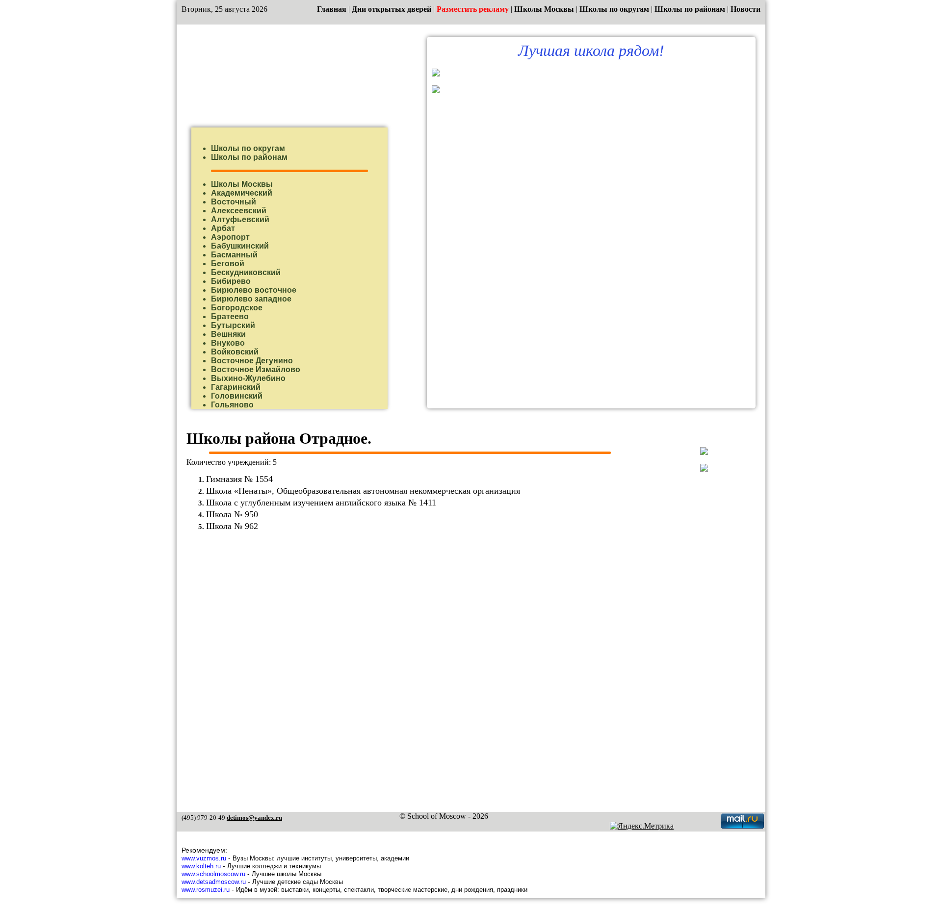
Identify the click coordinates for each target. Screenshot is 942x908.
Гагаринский (236, 387)
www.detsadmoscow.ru (214, 881)
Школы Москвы (544, 9)
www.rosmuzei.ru (206, 889)
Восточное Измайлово (255, 369)
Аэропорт (230, 237)
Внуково (228, 343)
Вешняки (228, 334)
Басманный (234, 255)
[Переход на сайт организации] (436, 74)
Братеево (230, 316)
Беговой (227, 263)
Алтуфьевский (240, 219)
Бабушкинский (240, 246)
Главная (331, 9)
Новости (745, 9)
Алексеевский (238, 210)
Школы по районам (689, 9)
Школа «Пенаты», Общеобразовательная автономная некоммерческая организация (363, 491)
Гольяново (232, 405)
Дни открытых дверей (391, 9)
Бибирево (231, 281)
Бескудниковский (246, 272)
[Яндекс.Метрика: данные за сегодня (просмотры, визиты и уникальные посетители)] (642, 826)
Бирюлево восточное (253, 290)
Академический (241, 193)
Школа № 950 (232, 514)
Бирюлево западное (251, 299)
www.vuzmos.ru (204, 858)
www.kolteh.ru (201, 866)
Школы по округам (614, 9)
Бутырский (233, 325)
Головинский (236, 396)
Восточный (233, 202)
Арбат (223, 228)
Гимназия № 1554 (239, 479)
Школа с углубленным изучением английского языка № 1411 (321, 502)
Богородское (236, 307)
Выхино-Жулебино (248, 378)
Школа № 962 (232, 526)
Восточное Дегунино (252, 360)
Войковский (235, 352)
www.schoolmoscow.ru (213, 874)
